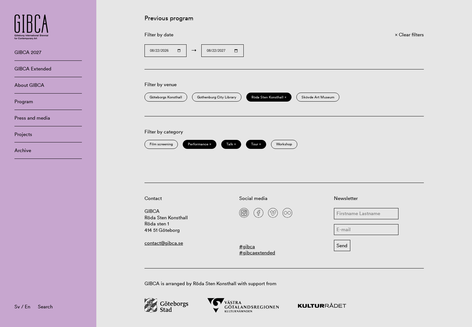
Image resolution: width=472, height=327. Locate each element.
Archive (22, 150)
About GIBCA (29, 85)
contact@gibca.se (163, 243)
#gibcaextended (257, 253)
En (27, 307)
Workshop (284, 144)
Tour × (256, 144)
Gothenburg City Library (216, 97)
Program (23, 101)
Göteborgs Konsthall (166, 97)
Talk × (231, 144)
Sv (17, 307)
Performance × (199, 144)
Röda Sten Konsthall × (268, 97)
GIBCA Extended (32, 69)
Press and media (32, 118)
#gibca (247, 246)
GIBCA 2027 (27, 52)
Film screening (161, 144)
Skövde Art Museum (318, 97)
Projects (23, 134)
